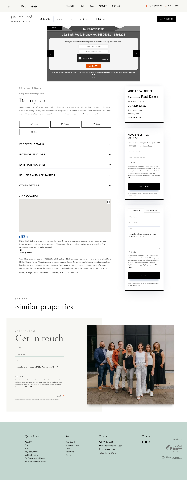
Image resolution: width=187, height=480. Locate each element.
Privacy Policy (26, 252)
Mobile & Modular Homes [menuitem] (35, 461)
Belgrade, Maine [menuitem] (31, 451)
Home (21, 272)
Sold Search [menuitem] (70, 442)
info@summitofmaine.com (112, 445)
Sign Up (158, 5)
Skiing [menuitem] (68, 455)
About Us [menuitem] (28, 442)
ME (35, 272)
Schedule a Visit (152, 210)
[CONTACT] (166, 19)
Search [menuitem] (70, 6)
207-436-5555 (173, 5)
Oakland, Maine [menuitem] (31, 455)
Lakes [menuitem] (68, 448)
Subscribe (144, 186)
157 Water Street (107, 451)
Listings (29, 272)
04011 (62, 272)
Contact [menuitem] (116, 6)
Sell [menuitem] (92, 6)
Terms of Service (133, 285)
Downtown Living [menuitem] (73, 445)
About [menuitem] (102, 6)
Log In (151, 5)
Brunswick (54, 272)
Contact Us (131, 117)
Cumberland (43, 272)
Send (144, 275)
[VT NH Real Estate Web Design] (172, 448)
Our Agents (139, 117)
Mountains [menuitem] (70, 451)
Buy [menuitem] (82, 6)
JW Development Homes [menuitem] (35, 458)
